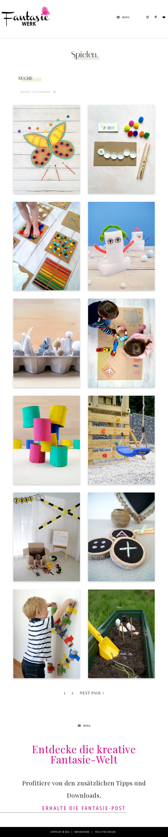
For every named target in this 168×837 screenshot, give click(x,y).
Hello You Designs (105, 832)
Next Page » (92, 692)
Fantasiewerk (25, 19)
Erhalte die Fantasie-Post (84, 808)
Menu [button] (126, 17)
